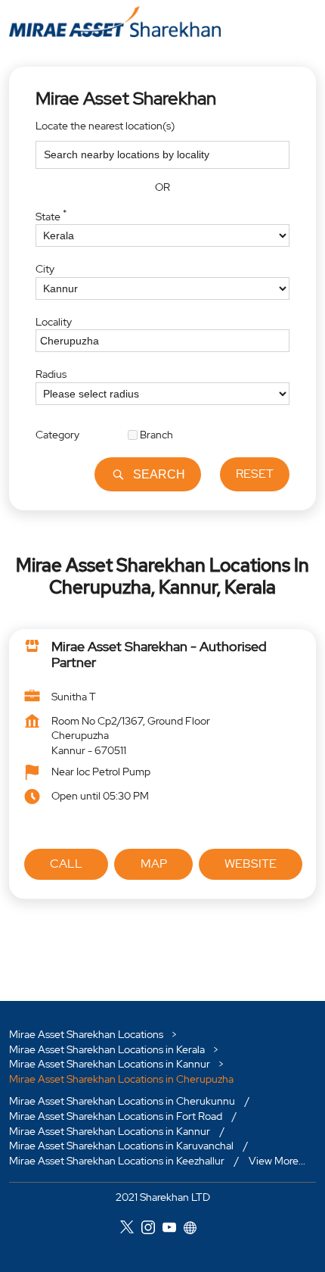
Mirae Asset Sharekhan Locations (87, 1034)
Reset (255, 474)
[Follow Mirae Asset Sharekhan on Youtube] (173, 1230)
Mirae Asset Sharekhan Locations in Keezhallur (116, 1161)
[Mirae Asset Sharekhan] (115, 21)
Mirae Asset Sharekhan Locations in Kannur (109, 1064)
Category (57, 434)
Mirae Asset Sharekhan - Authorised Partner (159, 655)
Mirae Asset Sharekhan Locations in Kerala (107, 1048)
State (51, 214)
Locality (54, 321)
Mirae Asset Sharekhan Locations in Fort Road (115, 1116)
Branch (156, 434)
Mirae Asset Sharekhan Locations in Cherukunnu (122, 1101)
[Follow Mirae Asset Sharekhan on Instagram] (151, 1230)
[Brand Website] (194, 1230)
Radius (51, 374)
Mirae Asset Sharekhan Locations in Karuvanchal (121, 1145)
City (45, 269)
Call (66, 863)
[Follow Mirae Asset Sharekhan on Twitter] (130, 1230)
